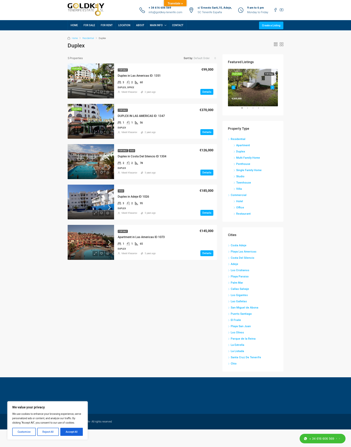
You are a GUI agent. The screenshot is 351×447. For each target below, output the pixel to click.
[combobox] (205, 58)
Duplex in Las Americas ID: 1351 (139, 75)
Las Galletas (239, 301)
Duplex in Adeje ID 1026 (133, 196)
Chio (234, 363)
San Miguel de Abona (244, 307)
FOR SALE (89, 25)
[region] (47, 420)
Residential (88, 38)
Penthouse (243, 164)
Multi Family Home (248, 157)
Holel (239, 201)
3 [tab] (255, 109)
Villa (239, 188)
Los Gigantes (239, 295)
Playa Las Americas (243, 251)
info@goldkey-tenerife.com (165, 12)
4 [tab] (260, 109)
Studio (240, 176)
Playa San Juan (241, 326)
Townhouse (243, 182)
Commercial (238, 195)
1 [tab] (244, 109)
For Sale (123, 70)
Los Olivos (237, 332)
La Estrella (237, 345)
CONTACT (177, 25)
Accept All (72, 431)
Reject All (48, 431)
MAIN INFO (156, 25)
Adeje (234, 264)
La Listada (237, 351)
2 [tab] (249, 109)
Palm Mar (237, 282)
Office (240, 207)
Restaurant (243, 213)
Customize (24, 431)
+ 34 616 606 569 (160, 7)
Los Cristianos (240, 270)
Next (272, 87)
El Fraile (236, 320)
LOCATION (124, 25)
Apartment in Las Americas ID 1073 (141, 237)
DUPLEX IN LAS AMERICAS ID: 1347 (141, 116)
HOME (74, 25)
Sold (132, 151)
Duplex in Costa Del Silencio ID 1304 (142, 156)
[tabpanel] (253, 87)
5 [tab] (266, 109)
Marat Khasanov (129, 92)
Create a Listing (271, 25)
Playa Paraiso (240, 276)
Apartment (243, 145)
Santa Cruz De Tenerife (246, 357)
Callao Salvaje (240, 289)
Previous (233, 87)
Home (75, 38)
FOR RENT (107, 25)
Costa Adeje (238, 245)
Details (206, 91)
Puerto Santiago (241, 313)
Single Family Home (249, 170)
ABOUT (140, 25)
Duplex (240, 151)
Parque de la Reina (243, 338)
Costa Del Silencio (242, 257)
